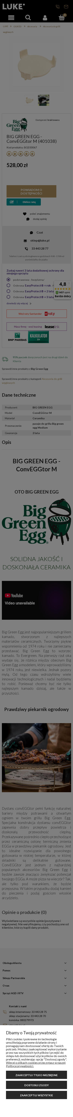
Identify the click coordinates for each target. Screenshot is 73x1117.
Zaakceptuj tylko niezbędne (37, 1075)
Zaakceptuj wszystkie (36, 1095)
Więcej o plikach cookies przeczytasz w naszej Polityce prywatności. (36, 1064)
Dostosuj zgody (36, 1085)
